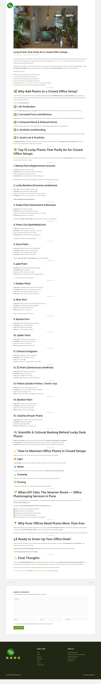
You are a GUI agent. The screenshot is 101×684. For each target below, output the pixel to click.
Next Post (91, 582)
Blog (74, 5)
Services (52, 5)
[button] (53, 5)
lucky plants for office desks (59, 61)
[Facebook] (7, 658)
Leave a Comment (18, 54)
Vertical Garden (71, 658)
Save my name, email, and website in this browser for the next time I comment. (34, 623)
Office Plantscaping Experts (39, 570)
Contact (80, 5)
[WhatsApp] (19, 658)
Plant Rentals (71, 660)
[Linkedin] (15, 658)
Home (40, 5)
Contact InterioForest (20, 570)
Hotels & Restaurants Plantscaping (76, 654)
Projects (60, 5)
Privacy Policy (40, 664)
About (46, 5)
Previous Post (10, 582)
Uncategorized (26, 54)
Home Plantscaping (72, 652)
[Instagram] (11, 658)
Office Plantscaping (72, 656)
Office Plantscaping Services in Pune (31, 83)
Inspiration (68, 5)
